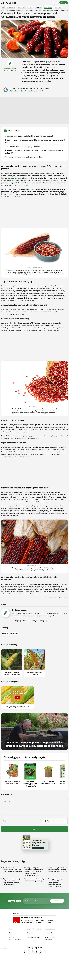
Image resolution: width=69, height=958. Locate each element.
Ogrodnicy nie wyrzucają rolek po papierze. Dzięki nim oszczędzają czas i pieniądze (12, 882)
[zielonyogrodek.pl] (2, 10)
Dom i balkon (48, 7)
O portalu (12, 933)
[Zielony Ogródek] (34, 947)
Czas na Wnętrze (50, 935)
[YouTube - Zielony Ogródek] (40, 952)
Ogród (30, 7)
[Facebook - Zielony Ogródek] (28, 952)
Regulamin (30, 933)
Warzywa (5, 634)
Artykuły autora (20, 621)
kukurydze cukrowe (14, 178)
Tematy (4, 628)
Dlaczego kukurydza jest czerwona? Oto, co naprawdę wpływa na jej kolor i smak (35, 141)
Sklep (62, 3)
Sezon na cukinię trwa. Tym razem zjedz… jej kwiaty (35, 880)
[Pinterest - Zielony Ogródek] (36, 952)
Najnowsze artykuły (13, 861)
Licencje (29, 935)
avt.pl (49, 922)
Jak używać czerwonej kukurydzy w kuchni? (22, 146)
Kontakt (11, 937)
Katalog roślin (22, 7)
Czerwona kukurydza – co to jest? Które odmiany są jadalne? (29, 136)
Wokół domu (58, 7)
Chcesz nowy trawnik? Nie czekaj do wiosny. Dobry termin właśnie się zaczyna (57, 870)
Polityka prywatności (33, 937)
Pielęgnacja (38, 7)
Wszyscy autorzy (38, 621)
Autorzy (11, 935)
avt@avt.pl (51, 920)
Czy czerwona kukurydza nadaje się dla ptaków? (24, 157)
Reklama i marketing (15, 939)
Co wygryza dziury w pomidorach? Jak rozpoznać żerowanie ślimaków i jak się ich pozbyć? (55, 882)
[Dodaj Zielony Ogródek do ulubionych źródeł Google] (25, 952)
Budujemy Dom (49, 933)
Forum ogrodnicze (50, 937)
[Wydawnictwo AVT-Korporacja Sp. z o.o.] (16, 920)
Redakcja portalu (10, 68)
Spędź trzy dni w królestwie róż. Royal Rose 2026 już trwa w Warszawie (12, 870)
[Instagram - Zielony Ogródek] (32, 952)
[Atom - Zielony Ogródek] (44, 952)
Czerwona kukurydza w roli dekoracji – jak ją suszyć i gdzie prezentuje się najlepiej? (34, 151)
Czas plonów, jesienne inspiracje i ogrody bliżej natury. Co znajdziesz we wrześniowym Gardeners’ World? (34, 871)
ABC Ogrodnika (10, 7)
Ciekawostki (14, 634)
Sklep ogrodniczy (50, 939)
